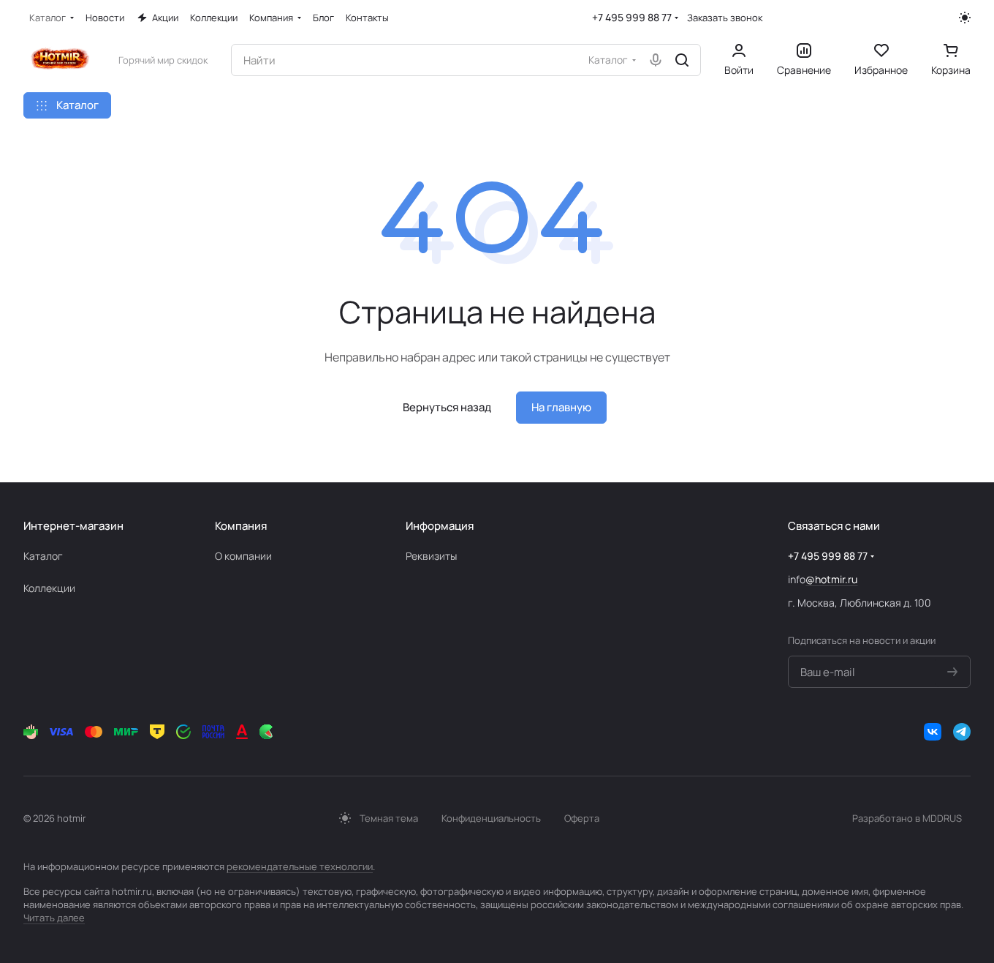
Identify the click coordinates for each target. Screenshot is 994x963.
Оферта (581, 818)
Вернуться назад (447, 407)
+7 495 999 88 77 (632, 17)
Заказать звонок (724, 18)
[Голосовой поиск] (655, 60)
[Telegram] (962, 732)
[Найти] (682, 60)
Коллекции (49, 588)
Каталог (43, 556)
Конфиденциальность (491, 818)
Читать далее (54, 917)
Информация (440, 525)
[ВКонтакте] (932, 732)
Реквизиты (431, 556)
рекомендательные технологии (300, 866)
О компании (243, 556)
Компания (241, 525)
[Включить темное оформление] (965, 17)
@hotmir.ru (831, 579)
